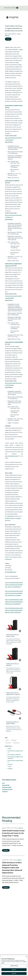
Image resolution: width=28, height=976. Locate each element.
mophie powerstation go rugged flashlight (12, 722)
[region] (14, 965)
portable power (16, 742)
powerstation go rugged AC (14, 754)
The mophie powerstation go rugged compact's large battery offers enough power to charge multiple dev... (13, 641)
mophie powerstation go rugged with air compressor (13, 693)
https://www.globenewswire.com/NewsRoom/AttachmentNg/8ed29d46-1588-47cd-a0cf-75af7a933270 (14, 602)
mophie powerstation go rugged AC (12, 664)
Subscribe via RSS (6, 787)
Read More (5, 850)
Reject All (14, 969)
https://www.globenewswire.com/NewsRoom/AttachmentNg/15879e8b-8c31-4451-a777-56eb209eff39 (14, 585)
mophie (21, 49)
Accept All (14, 973)
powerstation (8, 742)
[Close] (26, 956)
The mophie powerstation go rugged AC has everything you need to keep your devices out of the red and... (13, 670)
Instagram (10, 768)
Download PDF (5, 785)
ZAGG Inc (7, 35)
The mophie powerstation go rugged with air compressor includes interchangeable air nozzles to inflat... (13, 700)
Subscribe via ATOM (7, 789)
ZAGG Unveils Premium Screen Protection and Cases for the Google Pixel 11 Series (13, 833)
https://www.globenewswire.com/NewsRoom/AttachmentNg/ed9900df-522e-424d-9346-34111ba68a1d (14, 593)
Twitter (9, 766)
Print (3, 783)
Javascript (5, 791)
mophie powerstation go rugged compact (12, 635)
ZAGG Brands (13, 740)
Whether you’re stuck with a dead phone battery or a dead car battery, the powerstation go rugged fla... (14, 729)
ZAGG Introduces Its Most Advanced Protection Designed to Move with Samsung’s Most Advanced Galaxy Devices (12, 868)
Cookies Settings (14, 965)
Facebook (10, 764)
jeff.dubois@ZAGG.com (10, 572)
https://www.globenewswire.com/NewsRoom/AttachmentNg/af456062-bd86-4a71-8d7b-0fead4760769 (14, 610)
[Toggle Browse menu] (23, 7)
